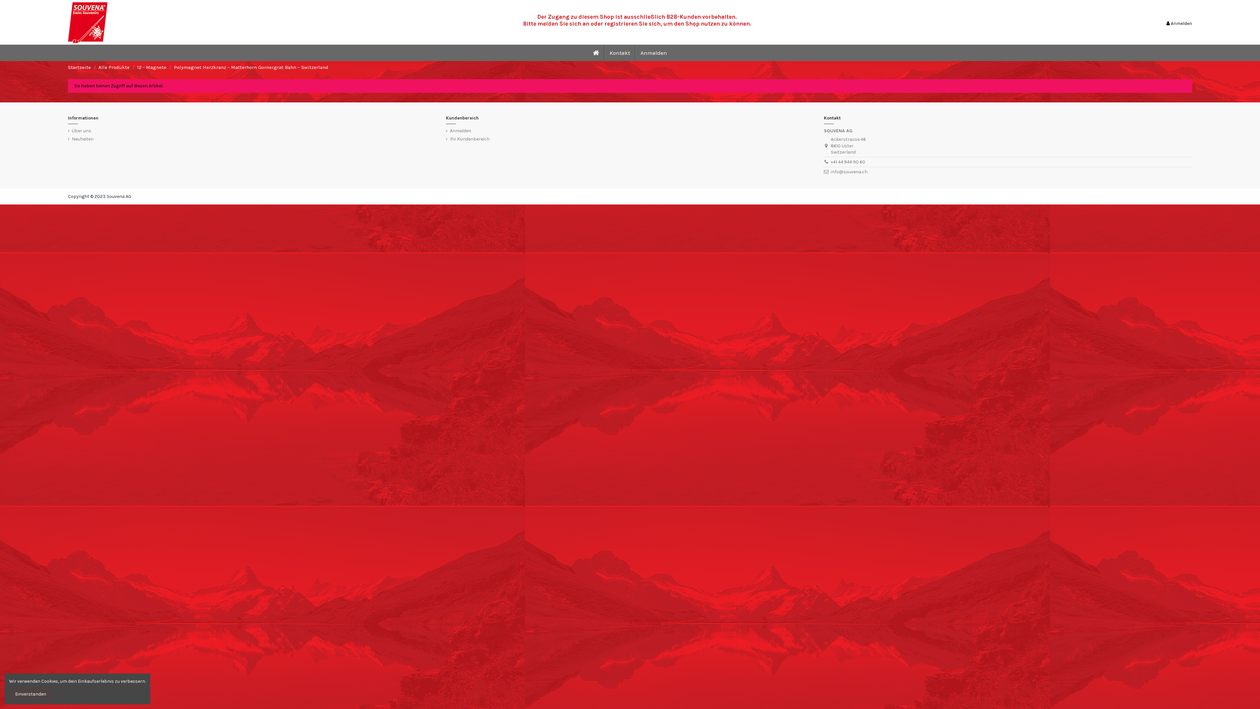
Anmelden (460, 131)
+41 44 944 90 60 (848, 162)
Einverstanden (30, 694)
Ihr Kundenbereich (470, 139)
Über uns (81, 131)
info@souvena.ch (849, 172)
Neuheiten (83, 139)
